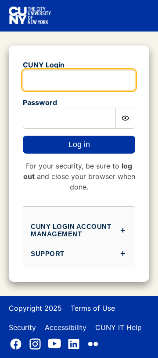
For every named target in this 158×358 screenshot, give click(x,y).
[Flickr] (93, 344)
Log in (79, 144)
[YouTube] (54, 344)
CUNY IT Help (118, 327)
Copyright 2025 (35, 308)
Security (22, 327)
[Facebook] (16, 344)
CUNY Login (44, 64)
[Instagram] (35, 344)
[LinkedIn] (74, 344)
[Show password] (125, 118)
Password (40, 102)
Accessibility (65, 327)
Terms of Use (93, 308)
